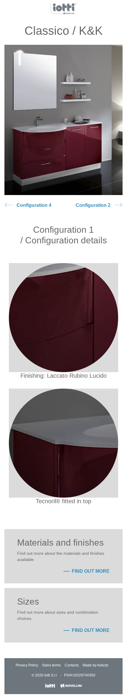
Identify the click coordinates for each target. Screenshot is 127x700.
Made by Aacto (95, 665)
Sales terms (51, 665)
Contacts (72, 665)
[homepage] (63, 9)
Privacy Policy (27, 665)
